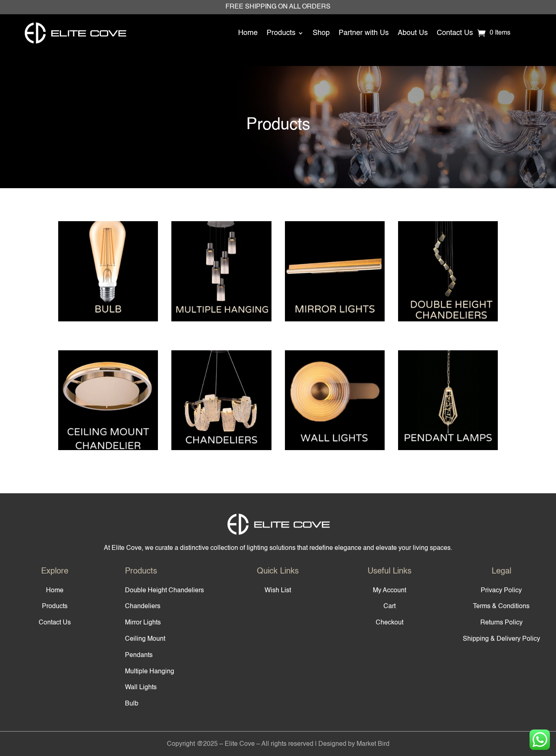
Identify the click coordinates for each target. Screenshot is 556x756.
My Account (389, 590)
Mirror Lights (143, 623)
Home (248, 33)
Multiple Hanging (221, 278)
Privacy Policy (501, 590)
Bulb (108, 278)
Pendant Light (448, 408)
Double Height (448, 278)
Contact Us (455, 33)
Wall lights (335, 408)
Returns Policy (501, 623)
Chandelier (221, 408)
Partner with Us (364, 33)
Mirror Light (335, 278)
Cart (389, 606)
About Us (413, 33)
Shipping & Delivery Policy (501, 639)
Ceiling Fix (108, 408)
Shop (321, 33)
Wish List (278, 590)
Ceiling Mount (145, 639)
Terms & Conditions (501, 606)
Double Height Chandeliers (164, 590)
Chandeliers (142, 606)
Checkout (389, 623)
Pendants (139, 655)
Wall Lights (141, 687)
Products (281, 33)
